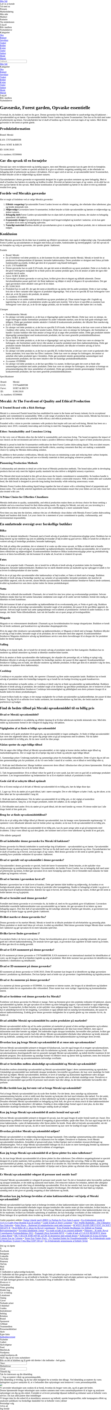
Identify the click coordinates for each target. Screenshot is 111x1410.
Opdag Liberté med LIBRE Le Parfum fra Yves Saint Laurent (51, 1220)
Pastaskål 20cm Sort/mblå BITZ (49, 1233)
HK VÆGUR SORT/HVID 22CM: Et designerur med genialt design (46, 1235)
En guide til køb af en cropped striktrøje (64, 1230)
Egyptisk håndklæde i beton (31, 1230)
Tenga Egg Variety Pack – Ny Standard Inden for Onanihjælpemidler (56, 1238)
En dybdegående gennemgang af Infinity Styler (66, 1241)
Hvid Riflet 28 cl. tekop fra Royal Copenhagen (33, 1228)
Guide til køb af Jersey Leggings (57, 1222)
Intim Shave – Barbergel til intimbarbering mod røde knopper (43, 1225)
